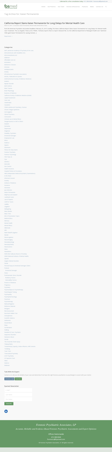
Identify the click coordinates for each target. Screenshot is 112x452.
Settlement (7, 320)
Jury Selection (8, 190)
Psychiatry (7, 287)
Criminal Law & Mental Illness (12, 119)
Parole (6, 263)
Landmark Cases (9, 197)
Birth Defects (8, 86)
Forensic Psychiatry (9, 152)
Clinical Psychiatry (9, 114)
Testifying (7, 349)
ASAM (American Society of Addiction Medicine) (17, 79)
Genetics (6, 161)
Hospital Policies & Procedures (13, 171)
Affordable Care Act (9, 60)
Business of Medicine (10, 93)
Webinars (7, 365)
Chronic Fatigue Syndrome (11, 109)
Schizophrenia (8, 316)
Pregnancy (7, 285)
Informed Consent (9, 178)
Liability (6, 204)
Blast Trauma (8, 88)
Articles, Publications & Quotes (13, 76)
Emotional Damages (10, 135)
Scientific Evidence (9, 318)
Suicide (6, 339)
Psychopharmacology (10, 297)
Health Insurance (9, 169)
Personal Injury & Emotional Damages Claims (17, 266)
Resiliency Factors (10, 278)
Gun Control (7, 166)
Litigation (7, 206)
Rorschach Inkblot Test (10, 313)
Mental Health (8, 223)
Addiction (7, 57)
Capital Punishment (9, 98)
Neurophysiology (9, 242)
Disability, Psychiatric (10, 133)
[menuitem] (43, 6)
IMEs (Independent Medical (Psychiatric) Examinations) (19, 173)
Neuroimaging (8, 239)
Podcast (6, 268)
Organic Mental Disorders (11, 261)
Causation (7, 105)
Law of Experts (8, 199)
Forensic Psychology (10, 154)
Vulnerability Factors (11, 280)
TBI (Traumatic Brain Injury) (12, 342)
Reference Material (9, 306)
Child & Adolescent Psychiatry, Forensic (15, 107)
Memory (6, 221)
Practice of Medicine (10, 282)
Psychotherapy (8, 301)
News (6, 249)
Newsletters (7, 251)
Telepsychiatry (8, 344)
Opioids (6, 258)
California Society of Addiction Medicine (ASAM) (17, 95)
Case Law (7, 100)
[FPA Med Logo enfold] (10, 6)
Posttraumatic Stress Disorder (13, 275)
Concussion (7, 117)
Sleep (5, 325)
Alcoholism (7, 62)
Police (6, 273)
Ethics (6, 140)
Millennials (7, 228)
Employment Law (9, 138)
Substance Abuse (9, 337)
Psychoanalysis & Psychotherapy (13, 290)
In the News (7, 176)
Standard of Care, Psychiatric (12, 332)
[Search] (106, 6)
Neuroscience (8, 247)
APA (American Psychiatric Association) (15, 74)
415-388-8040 (88, 1)
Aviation (6, 81)
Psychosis (7, 299)
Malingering (7, 209)
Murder (6, 235)
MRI (5, 230)
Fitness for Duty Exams (11, 150)
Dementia (7, 126)
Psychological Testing (10, 292)
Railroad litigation (9, 304)
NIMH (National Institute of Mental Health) (16, 256)
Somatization (8, 327)
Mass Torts (7, 213)
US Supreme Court (9, 358)
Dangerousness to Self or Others (13, 121)
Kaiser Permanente (9, 192)
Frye (5, 159)
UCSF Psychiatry (9, 356)
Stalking (6, 330)
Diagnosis (7, 131)
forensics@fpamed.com (100, 1)
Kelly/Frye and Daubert (10, 195)
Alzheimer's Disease (10, 65)
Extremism (7, 147)
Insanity (6, 180)
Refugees (7, 308)
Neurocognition (8, 237)
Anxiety (6, 72)
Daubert (6, 124)
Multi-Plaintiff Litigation (10, 232)
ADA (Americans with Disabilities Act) (14, 53)
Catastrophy (7, 102)
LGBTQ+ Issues (8, 202)
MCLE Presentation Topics (11, 216)
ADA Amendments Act (10, 55)
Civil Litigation (8, 112)
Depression (7, 128)
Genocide (7, 164)
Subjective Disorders (10, 334)
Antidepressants (8, 69)
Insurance (7, 185)
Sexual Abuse (8, 323)
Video (6, 360)
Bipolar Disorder (9, 83)
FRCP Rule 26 (8, 157)
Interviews (7, 187)
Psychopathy (8, 294)
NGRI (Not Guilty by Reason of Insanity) (15, 254)
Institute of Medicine (10, 183)
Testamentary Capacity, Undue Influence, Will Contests (19, 346)
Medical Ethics (8, 218)
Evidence (6, 143)
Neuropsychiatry (9, 244)
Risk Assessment (9, 311)
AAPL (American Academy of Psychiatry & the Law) (18, 50)
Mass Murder (8, 211)
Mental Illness (8, 225)
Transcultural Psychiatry (11, 353)
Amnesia (6, 67)
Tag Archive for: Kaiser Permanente (21, 14)
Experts (6, 145)
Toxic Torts (7, 351)
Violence (6, 363)
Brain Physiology (9, 91)
